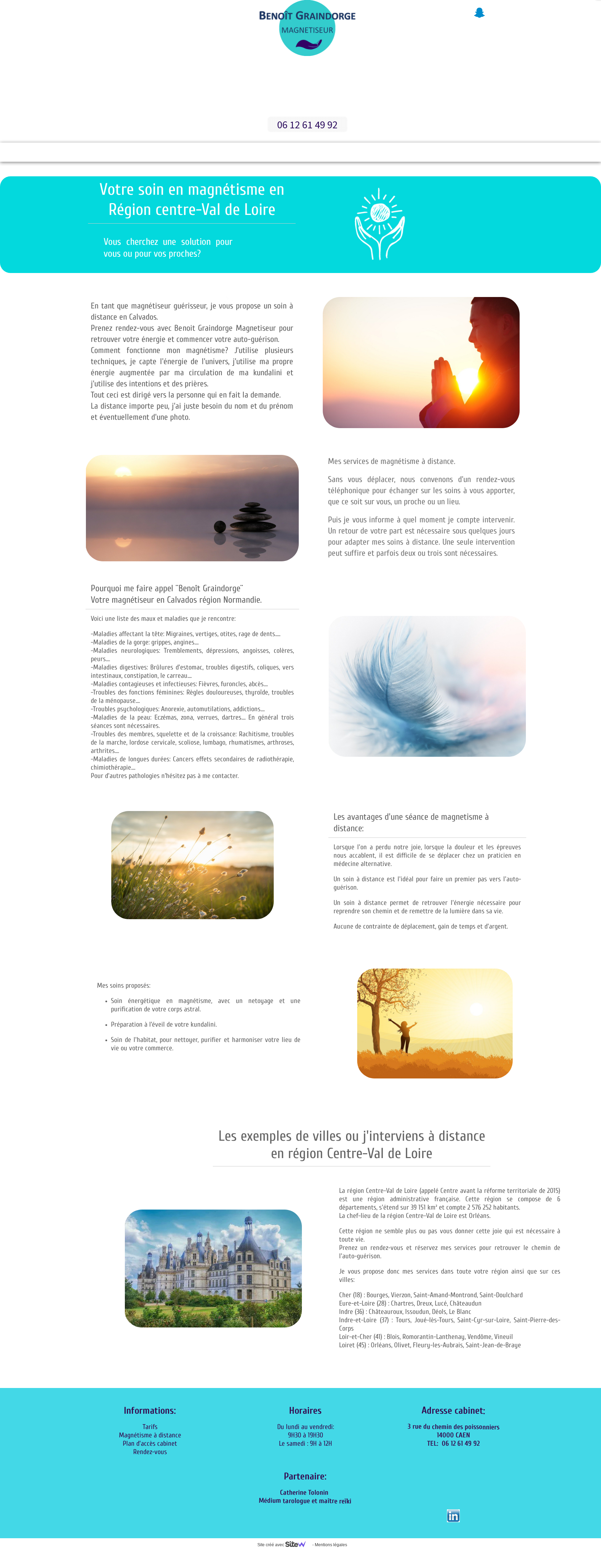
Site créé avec (271, 1544)
